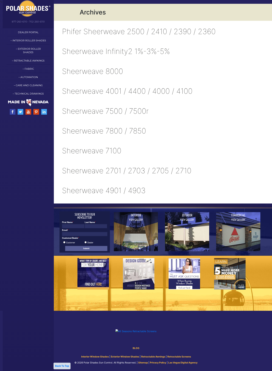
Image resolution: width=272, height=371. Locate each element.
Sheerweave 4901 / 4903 (104, 190)
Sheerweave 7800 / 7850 (104, 130)
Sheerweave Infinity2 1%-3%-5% (116, 51)
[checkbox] (84, 242)
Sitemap (143, 362)
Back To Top (62, 365)
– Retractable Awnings (28, 60)
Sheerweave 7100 (91, 150)
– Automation (28, 77)
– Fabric (28, 68)
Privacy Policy (158, 362)
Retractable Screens (179, 356)
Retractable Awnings (153, 356)
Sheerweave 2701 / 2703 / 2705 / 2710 (126, 170)
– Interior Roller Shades (28, 40)
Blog (136, 348)
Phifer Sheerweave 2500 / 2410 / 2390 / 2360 (139, 31)
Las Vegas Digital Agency (183, 362)
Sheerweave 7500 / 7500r (105, 110)
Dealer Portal (28, 32)
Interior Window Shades (95, 356)
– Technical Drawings (28, 93)
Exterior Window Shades (125, 356)
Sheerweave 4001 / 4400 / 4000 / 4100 (127, 90)
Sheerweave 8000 (92, 71)
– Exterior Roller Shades (28, 50)
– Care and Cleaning (28, 85)
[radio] (74, 242)
